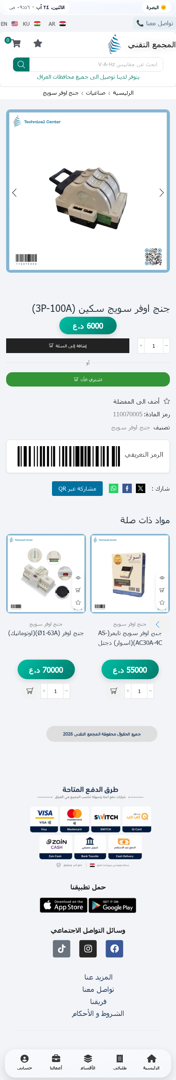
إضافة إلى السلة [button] (162, 590)
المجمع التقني (152, 44)
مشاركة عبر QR (77, 488)
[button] (38, 43)
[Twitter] (139, 488)
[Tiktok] (61, 949)
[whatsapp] (114, 488)
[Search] (21, 64)
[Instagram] (88, 949)
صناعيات (96, 92)
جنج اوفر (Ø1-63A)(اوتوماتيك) (46, 633)
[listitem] (151, 1063)
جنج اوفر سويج (61, 92)
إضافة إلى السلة (71, 345)
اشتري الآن (91, 379)
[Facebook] (127, 488)
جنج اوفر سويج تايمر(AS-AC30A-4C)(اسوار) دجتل (130, 638)
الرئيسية (123, 92)
